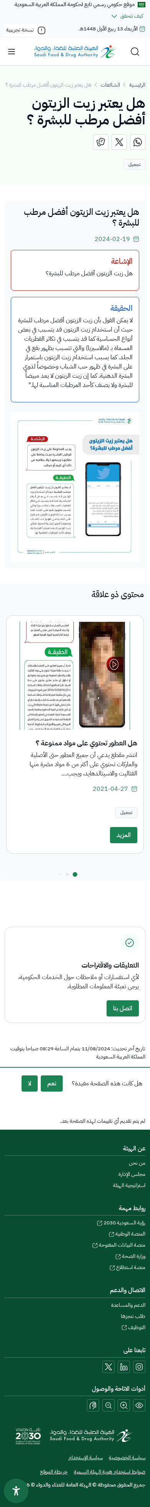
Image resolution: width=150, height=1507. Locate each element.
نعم (51, 1083)
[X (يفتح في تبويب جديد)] (108, 1367)
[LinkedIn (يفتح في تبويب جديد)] (124, 1367)
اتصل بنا (122, 1008)
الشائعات (110, 85)
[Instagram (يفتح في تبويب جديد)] (139, 1367)
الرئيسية (137, 85)
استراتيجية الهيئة (129, 1185)
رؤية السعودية (124, 1223)
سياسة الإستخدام (85, 1457)
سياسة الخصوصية (127, 1457)
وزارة (133, 1256)
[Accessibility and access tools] (93, 1405)
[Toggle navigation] (11, 52)
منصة (130, 1267)
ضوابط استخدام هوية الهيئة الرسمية (109, 1472)
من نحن (137, 1163)
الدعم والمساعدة (128, 1305)
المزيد (124, 835)
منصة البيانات (122, 1245)
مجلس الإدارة (131, 1174)
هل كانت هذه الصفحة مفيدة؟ (107, 1083)
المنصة (130, 1234)
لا (29, 1083)
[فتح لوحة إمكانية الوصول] (16, 1491)
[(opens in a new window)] (137, 142)
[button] (75, 874)
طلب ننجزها (133, 1316)
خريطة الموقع (54, 1472)
